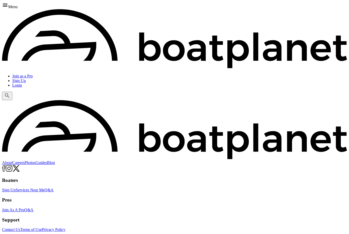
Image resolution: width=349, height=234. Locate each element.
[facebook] (4, 170)
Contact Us (11, 229)
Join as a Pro (22, 76)
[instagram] (9, 170)
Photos (30, 162)
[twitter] (16, 170)
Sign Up (19, 80)
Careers (18, 162)
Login (17, 85)
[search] (7, 96)
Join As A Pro (13, 210)
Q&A (49, 190)
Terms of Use (31, 229)
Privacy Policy (53, 229)
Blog (51, 162)
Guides (41, 162)
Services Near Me (30, 190)
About (7, 162)
